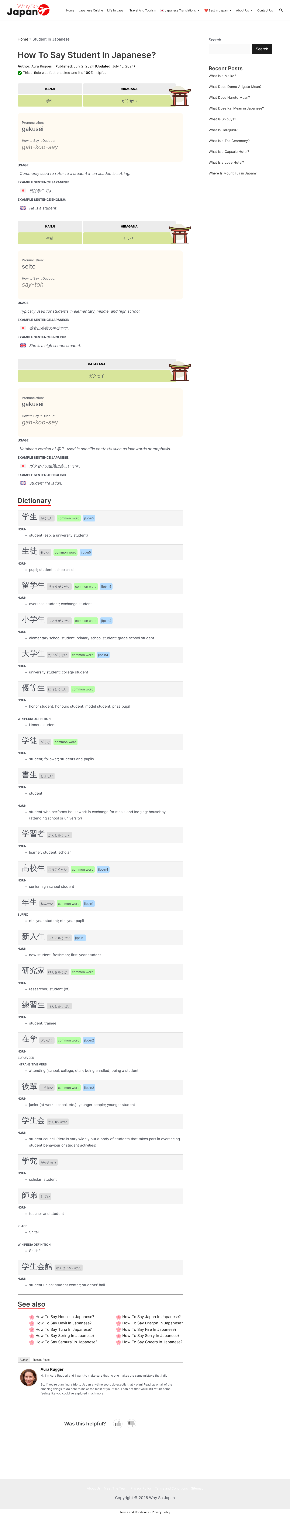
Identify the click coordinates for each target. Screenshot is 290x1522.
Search (215, 40)
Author (24, 1359)
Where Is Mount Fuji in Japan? (232, 173)
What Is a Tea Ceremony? (229, 141)
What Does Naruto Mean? (229, 97)
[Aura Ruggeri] (28, 1377)
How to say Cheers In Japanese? (152, 1342)
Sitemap (197, 1488)
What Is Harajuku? (223, 130)
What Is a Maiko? (222, 76)
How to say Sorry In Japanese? (150, 1335)
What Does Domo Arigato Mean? (235, 86)
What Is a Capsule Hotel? (229, 151)
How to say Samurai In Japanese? (66, 1342)
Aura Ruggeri (41, 66)
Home (70, 10)
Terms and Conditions (171, 1488)
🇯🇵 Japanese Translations (178, 10)
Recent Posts (41, 1359)
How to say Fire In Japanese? (149, 1329)
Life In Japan (116, 10)
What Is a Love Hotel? (226, 162)
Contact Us (265, 10)
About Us (242, 10)
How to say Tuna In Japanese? (63, 1329)
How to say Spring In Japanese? (64, 1335)
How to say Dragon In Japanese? (152, 1323)
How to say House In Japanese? (64, 1316)
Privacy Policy (141, 1488)
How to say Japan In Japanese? (151, 1316)
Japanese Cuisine (91, 10)
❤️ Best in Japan (216, 10)
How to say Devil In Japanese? (63, 1323)
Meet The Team (115, 1488)
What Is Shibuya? (222, 119)
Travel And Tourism (143, 10)
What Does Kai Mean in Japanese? (236, 108)
